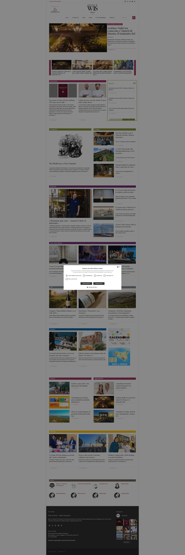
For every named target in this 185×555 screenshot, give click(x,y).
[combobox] (118, 267)
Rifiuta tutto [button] (98, 283)
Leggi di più (109, 272)
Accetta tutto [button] (86, 283)
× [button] (119, 266)
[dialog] (92, 277)
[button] (92, 287)
